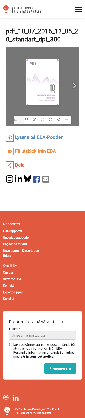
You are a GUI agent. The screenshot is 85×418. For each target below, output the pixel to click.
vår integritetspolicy (36, 356)
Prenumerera (60, 368)
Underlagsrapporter (16, 237)
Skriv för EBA (12, 279)
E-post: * (14, 328)
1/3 (16, 119)
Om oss (8, 272)
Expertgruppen (13, 292)
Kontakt (8, 285)
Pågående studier (15, 244)
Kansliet (8, 299)
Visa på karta (43, 412)
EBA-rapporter (12, 231)
